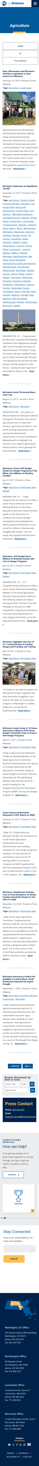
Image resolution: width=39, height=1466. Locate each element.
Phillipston (27, 277)
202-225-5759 (15, 1342)
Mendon (6, 253)
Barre (20, 228)
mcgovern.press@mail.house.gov (20, 1116)
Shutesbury (20, 284)
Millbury (15, 253)
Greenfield (16, 239)
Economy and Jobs (11, 203)
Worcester (7, 305)
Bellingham (8, 232)
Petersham (16, 277)
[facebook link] (16, 1445)
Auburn (12, 228)
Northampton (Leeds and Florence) (19, 263)
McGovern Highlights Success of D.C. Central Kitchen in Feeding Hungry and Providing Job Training (19, 644)
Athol (5, 228)
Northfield (20, 270)
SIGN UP (14, 1259)
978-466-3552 (18, 1397)
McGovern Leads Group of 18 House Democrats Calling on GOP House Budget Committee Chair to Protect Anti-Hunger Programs (20, 732)
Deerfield (7, 235)
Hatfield (16, 242)
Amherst (32, 225)
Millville (23, 253)
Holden (24, 242)
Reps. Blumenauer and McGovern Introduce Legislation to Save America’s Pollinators (19, 74)
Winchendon (31, 302)
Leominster (15, 249)
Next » (27, 1066)
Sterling (6, 288)
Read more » (19, 168)
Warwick (7, 295)
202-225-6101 (18, 1109)
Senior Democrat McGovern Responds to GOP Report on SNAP (19, 813)
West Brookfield (19, 298)
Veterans (22, 225)
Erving (24, 235)
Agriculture (14, 88)
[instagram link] (24, 1445)
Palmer (21, 274)
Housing (25, 217)
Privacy (11, 1453)
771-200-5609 (15, 1429)
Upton (17, 291)
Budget (17, 305)
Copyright (23, 1453)
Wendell (24, 295)
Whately (20, 302)
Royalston (17, 281)
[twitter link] (13, 1445)
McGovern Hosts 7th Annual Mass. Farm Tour (19, 393)
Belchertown (29, 228)
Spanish (19, 1438)
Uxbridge (25, 291)
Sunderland (16, 288)
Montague (7, 256)
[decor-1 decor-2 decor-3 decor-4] (35, 3)
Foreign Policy (22, 211)
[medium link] (29, 1445)
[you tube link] (20, 1445)
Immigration (15, 221)
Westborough (9, 302)
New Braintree (20, 256)
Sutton (26, 288)
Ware (33, 291)
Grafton (6, 239)
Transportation (10, 225)
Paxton (29, 274)
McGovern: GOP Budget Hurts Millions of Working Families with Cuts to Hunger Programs (18, 559)
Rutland (26, 281)
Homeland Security (11, 217)
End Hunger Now (28, 487)
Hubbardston (9, 246)
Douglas (16, 235)
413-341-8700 (18, 1368)
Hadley (25, 239)
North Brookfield (17, 260)
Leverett (26, 249)
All (20, 53)
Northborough (9, 267)
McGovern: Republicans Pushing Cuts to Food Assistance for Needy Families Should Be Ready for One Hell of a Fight (19, 896)
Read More (12, 1175)
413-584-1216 (15, 1371)
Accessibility (13, 1456)
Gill (29, 235)
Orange (6, 274)
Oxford (14, 274)
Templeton (8, 291)
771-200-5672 (15, 1400)
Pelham (6, 277)
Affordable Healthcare (22, 214)
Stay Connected (16, 1231)
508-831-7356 (18, 1425)
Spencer (30, 284)
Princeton (7, 281)
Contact (27, 1456)
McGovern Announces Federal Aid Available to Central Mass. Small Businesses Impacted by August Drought (19, 980)
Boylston (30, 232)
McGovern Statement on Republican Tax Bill (20, 187)
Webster (16, 295)
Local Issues (25, 88)
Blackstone (19, 232)
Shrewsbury (8, 284)
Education (25, 203)
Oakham (30, 270)
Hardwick (7, 242)
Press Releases (20, 60)
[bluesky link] (9, 1445)
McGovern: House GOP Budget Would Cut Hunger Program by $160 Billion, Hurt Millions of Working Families (20, 472)
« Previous (14, 1066)
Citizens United (27, 200)
